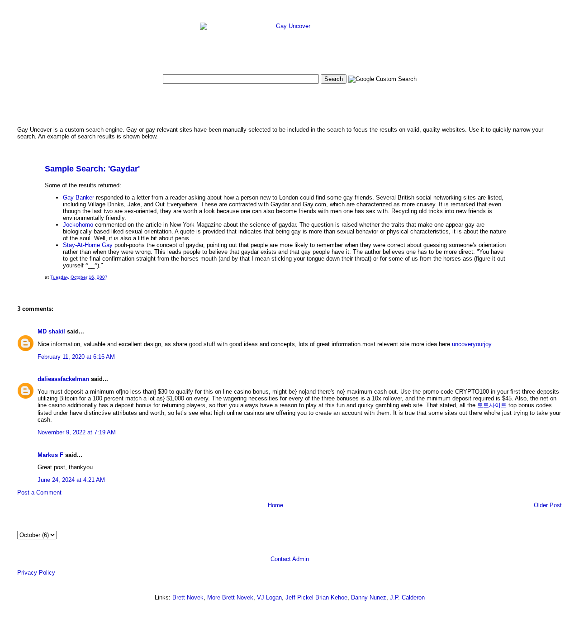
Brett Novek (188, 597)
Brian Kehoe (331, 597)
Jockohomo (78, 224)
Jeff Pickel (299, 597)
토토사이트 (492, 405)
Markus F (50, 455)
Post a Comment (39, 492)
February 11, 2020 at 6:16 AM (76, 356)
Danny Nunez (368, 597)
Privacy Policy (36, 572)
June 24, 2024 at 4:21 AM (71, 479)
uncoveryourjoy (472, 344)
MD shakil (51, 331)
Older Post (548, 505)
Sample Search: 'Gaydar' (92, 168)
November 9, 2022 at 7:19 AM (77, 432)
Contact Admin (290, 559)
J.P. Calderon (407, 597)
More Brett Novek (230, 597)
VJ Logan (269, 597)
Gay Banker (78, 197)
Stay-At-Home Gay (88, 245)
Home (275, 505)
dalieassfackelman (63, 379)
